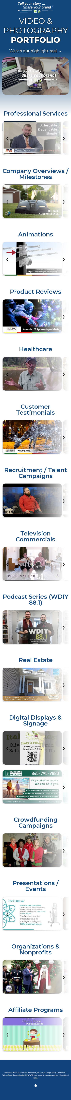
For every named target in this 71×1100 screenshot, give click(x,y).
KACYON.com (31, 1075)
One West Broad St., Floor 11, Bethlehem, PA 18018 (25, 1073)
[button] (35, 76)
